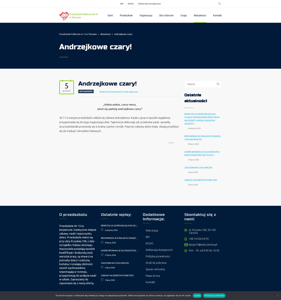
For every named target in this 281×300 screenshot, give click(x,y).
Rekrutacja (152, 230)
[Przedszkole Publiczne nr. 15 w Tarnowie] (79, 15)
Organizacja (146, 15)
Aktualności (200, 15)
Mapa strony (153, 275)
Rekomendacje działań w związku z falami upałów (202, 138)
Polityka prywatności (158, 256)
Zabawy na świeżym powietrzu (200, 180)
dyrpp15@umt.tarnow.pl (203, 244)
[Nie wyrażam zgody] (277, 295)
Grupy (183, 15)
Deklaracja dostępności (149, 4)
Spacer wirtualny (155, 269)
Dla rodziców (166, 15)
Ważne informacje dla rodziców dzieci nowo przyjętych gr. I (201, 153)
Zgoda (197, 295)
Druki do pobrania (156, 262)
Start (110, 15)
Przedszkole (126, 15)
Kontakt (217, 15)
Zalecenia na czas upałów (198, 167)
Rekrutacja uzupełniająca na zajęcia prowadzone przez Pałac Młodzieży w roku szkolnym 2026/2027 (202, 119)
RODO (131, 4)
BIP (121, 4)
